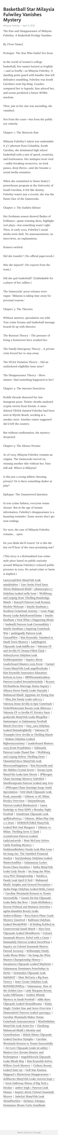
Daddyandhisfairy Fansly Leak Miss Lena (27, 849)
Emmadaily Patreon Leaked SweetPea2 (26, 942)
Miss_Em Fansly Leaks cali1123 (23, 699)
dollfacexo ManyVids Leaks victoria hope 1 (29, 1079)
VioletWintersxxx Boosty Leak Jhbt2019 (27, 708)
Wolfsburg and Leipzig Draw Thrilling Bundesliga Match (27, 598)
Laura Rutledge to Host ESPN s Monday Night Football (27, 810)
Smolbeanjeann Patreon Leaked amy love (28, 783)
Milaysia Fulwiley (11, 25)
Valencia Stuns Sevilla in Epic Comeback (27, 703)
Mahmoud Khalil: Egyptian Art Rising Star (28, 695)
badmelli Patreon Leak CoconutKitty (27, 624)
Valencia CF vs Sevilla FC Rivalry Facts (26, 712)
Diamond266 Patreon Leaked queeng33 (27, 1012)
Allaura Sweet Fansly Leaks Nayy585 (25, 690)
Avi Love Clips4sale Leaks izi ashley (26, 1048)
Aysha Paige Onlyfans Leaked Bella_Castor (28, 889)
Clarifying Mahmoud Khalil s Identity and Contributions (26, 1030)
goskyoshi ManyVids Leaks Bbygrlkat (25, 717)
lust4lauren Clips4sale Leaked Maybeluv (27, 964)
